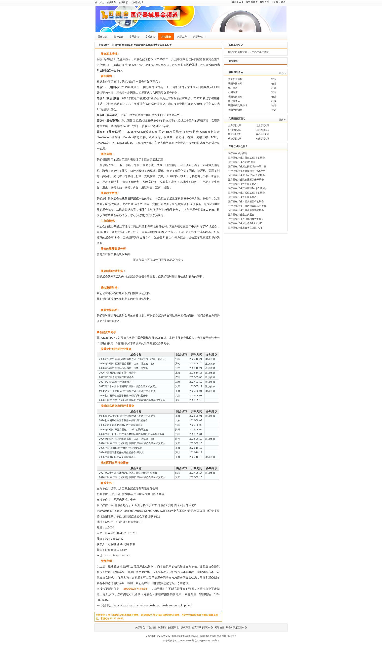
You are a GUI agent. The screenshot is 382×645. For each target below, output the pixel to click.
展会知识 (231, 627)
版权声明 (185, 627)
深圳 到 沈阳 (262, 129)
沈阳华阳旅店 (235, 83)
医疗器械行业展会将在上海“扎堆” (245, 227)
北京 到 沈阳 (262, 125)
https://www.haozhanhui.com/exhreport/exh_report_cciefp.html (152, 605)
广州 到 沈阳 (234, 129)
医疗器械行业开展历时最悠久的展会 (247, 205)
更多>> (282, 73)
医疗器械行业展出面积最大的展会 (246, 219)
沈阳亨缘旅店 (235, 109)
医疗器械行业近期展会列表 (242, 184)
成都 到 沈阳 (234, 138)
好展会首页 (238, 2)
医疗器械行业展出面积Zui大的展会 (246, 175)
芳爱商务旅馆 (235, 79)
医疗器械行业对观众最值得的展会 (246, 201)
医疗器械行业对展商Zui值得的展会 (246, 157)
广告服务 (151, 627)
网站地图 (219, 627)
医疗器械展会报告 (237, 153)
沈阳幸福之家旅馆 (237, 105)
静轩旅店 (233, 88)
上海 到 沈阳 (234, 125)
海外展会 (264, 2)
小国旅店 (233, 92)
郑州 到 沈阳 (262, 138)
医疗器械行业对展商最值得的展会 (246, 210)
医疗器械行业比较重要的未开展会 (246, 179)
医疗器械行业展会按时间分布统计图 (247, 170)
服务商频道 (252, 2)
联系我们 (163, 627)
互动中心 (242, 627)
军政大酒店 (234, 101)
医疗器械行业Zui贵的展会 (241, 162)
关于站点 (140, 627)
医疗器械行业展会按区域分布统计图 (247, 166)
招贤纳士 (174, 627)
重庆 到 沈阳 (234, 134)
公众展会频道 (278, 2)
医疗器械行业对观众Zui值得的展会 (246, 192)
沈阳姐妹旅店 (235, 96)
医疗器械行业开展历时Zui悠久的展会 (247, 188)
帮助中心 (208, 627)
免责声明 (197, 627)
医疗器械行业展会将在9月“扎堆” (245, 223)
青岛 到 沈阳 (262, 134)
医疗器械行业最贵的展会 (241, 214)
